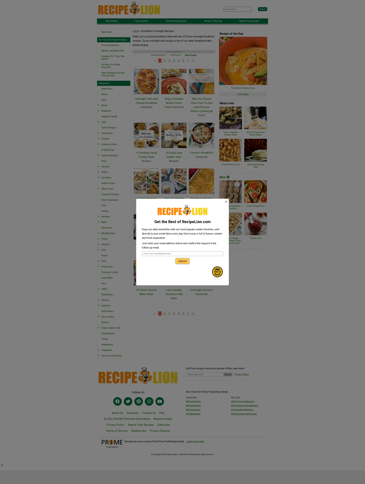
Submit (182, 261)
